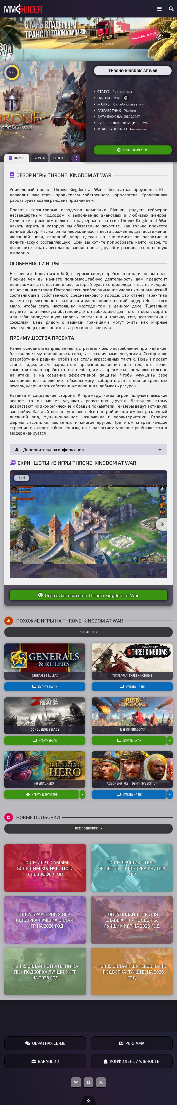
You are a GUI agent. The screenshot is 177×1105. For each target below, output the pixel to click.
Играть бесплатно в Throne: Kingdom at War (92, 595)
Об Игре (19, 158)
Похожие (60, 158)
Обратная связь (49, 1043)
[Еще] (76, 158)
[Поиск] (171, 8)
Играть (40, 158)
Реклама (134, 1043)
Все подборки (86, 828)
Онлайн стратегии (128, 104)
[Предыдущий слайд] (14, 524)
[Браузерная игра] (126, 98)
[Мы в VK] (76, 1082)
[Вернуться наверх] (88, 1100)
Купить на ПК (47, 687)
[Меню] (159, 8)
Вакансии (48, 1061)
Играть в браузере (135, 150)
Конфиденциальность (135, 1061)
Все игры (86, 632)
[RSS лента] (101, 1082)
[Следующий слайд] (162, 524)
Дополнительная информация (53, 449)
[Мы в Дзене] (88, 1082)
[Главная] (23, 9)
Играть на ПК (47, 740)
